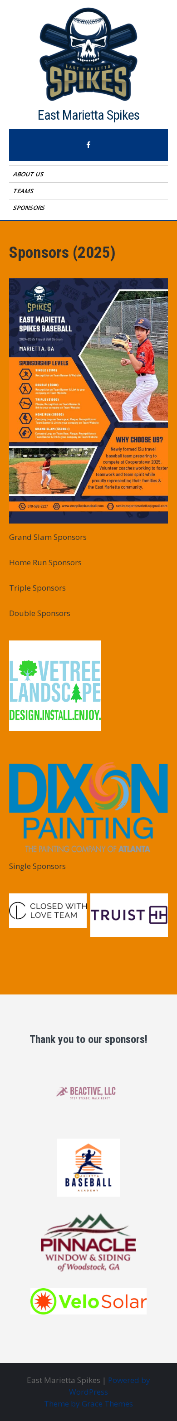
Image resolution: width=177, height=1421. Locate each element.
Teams (24, 191)
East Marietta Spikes (88, 115)
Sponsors (29, 208)
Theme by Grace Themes (88, 1403)
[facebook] (88, 145)
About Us (29, 174)
